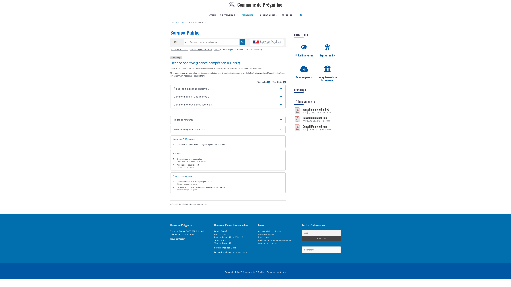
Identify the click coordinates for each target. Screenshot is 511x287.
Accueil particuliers (179, 49)
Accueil (212, 15)
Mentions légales (266, 234)
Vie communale (227, 15)
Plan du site (263, 237)
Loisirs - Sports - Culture (201, 49)
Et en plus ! (287, 15)
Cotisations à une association (189, 159)
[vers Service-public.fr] (267, 42)
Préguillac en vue (304, 55)
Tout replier (262, 82)
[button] (301, 15)
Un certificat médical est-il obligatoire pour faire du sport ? (201, 144)
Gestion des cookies (267, 243)
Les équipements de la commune (327, 78)
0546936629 (188, 234)
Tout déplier (278, 82)
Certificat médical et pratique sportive (193, 181)
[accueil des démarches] (175, 41)
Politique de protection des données (275, 240)
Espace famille (327, 55)
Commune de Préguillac (259, 4)
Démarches (247, 15)
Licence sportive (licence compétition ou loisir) (242, 49)
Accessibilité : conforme (269, 231)
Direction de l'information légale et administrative (189, 204)
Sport (217, 49)
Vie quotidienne (267, 15)
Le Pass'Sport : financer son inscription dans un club (200, 187)
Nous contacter (177, 239)
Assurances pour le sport (188, 165)
